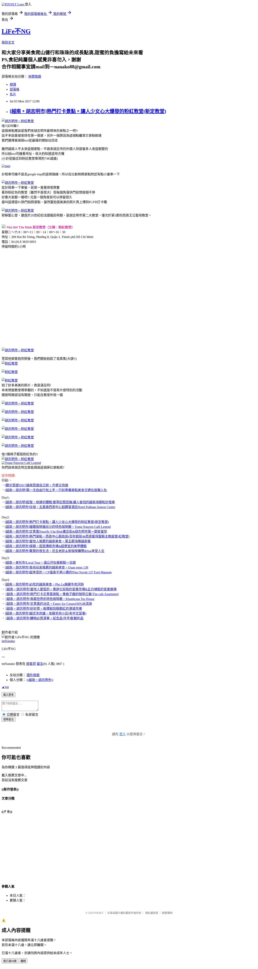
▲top (5, 687)
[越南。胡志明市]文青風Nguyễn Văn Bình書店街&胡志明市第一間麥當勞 (56, 531)
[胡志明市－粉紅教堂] (18, 121)
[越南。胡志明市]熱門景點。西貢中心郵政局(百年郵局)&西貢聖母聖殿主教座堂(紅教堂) (67, 536)
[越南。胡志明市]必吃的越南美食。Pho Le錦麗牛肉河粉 (44, 584)
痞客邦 (31, 663)
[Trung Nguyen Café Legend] (21, 463)
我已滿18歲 (10, 961)
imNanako (8, 641)
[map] (6, 166)
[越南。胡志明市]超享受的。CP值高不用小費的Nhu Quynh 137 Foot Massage (58, 572)
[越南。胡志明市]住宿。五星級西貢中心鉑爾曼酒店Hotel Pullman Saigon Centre (60, 507)
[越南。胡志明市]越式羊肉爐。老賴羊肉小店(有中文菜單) (45, 613)
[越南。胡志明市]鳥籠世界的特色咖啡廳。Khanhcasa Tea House (50, 599)
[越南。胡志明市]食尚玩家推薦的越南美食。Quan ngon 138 (46, 567)
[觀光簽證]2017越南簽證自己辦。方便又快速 (36, 485)
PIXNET (98, 912)
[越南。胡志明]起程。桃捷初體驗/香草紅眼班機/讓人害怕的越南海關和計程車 (60, 502)
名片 (13, 94)
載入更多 (8, 694)
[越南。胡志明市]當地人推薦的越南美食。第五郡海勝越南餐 (48, 541)
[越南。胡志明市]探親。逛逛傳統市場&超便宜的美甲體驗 (46, 546)
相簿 (13, 84)
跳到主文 (8, 42)
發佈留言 (8, 719)
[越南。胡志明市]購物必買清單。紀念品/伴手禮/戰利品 (44, 618)
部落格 (14, 89)
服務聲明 (167, 912)
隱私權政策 (151, 912)
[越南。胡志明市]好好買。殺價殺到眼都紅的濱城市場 (44, 608)
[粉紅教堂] (10, 363)
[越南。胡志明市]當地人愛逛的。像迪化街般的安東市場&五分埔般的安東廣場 (61, 589)
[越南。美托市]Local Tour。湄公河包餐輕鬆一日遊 (40, 562)
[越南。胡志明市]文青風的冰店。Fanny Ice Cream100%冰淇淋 (49, 603)
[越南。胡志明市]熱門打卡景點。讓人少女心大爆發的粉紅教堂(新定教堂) (88, 111)
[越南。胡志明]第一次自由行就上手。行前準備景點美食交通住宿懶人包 (56, 490)
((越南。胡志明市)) (40, 680)
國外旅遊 (33, 675)
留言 (40, 663)
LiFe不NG (16, 31)
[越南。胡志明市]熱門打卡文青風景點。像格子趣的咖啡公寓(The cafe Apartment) (62, 594)
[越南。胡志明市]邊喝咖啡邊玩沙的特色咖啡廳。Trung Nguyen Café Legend (58, 526)
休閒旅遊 (34, 76)
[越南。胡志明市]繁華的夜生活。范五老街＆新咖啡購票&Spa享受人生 (54, 551)
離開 (23, 961)
